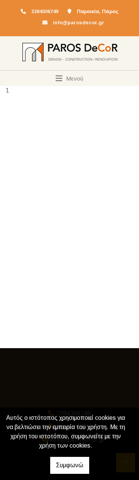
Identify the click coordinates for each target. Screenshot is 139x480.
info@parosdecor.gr (78, 22)
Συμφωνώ (69, 465)
